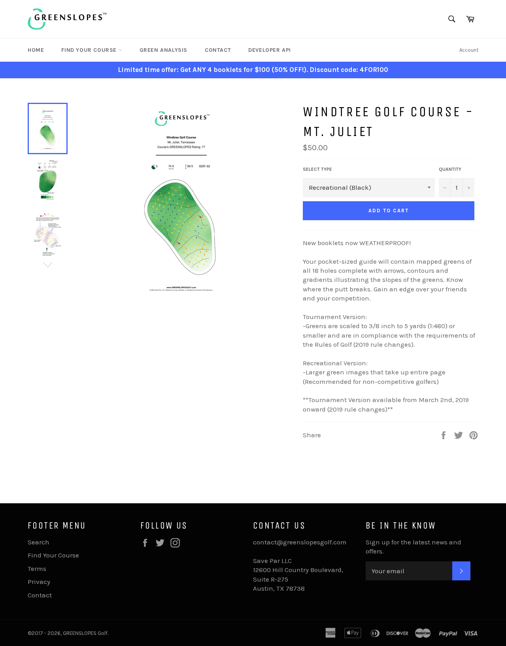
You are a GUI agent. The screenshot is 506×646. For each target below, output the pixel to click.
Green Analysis (163, 50)
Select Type (317, 169)
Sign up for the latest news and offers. (413, 546)
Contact (218, 50)
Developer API (269, 50)
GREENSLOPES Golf (85, 633)
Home (36, 50)
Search (38, 542)
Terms (37, 568)
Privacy (39, 582)
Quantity (450, 169)
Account (468, 50)
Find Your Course (89, 50)
